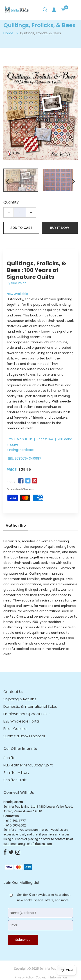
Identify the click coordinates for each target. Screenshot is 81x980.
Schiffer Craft (15, 780)
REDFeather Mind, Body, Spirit (28, 765)
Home (8, 33)
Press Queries (15, 729)
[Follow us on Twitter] (28, 481)
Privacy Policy (24, 977)
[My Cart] (63, 9)
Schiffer (10, 758)
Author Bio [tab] (16, 525)
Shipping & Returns (19, 699)
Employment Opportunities (26, 714)
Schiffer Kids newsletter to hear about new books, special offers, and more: (43, 897)
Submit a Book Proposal (24, 736)
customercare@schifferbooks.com (27, 844)
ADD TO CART (21, 227)
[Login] (54, 9)
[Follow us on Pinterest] (35, 481)
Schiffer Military (16, 772)
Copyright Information (51, 977)
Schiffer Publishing (52, 968)
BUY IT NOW (59, 227)
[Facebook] (5, 852)
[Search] (45, 9)
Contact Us (13, 692)
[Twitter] (11, 852)
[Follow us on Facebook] (21, 481)
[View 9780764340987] (20, 180)
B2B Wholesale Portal (21, 721)
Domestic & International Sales (30, 706)
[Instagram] (17, 852)
